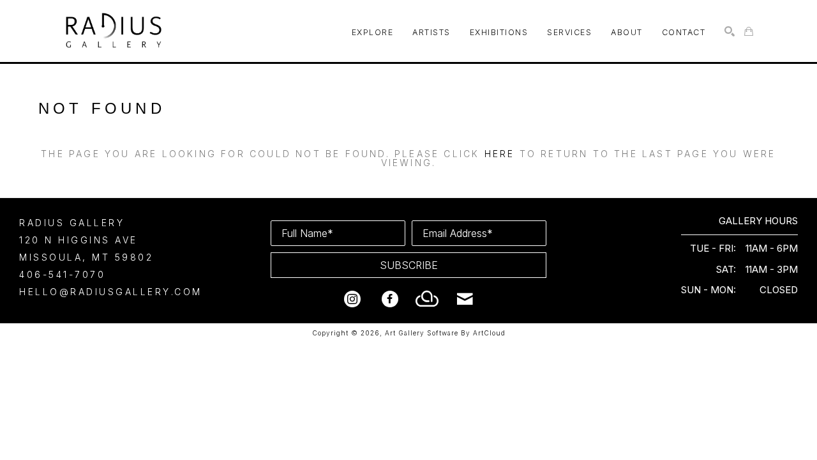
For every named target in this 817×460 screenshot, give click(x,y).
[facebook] (390, 299)
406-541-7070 (62, 274)
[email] (465, 299)
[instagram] (352, 299)
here (499, 153)
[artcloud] (427, 299)
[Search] (729, 31)
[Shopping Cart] (748, 31)
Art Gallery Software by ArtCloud (445, 333)
